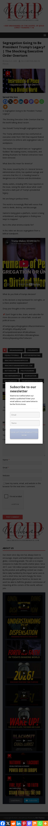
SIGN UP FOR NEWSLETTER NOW (24, 434)
